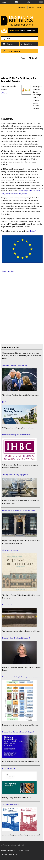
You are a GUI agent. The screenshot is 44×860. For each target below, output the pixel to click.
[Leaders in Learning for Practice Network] (19, 461)
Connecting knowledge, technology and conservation (20, 677)
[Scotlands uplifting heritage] (19, 830)
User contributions (7, 271)
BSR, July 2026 (7, 768)
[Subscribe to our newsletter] (19, 33)
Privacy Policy (24, 850)
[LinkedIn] (32, 58)
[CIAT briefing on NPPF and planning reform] (19, 423)
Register (31, 8)
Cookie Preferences (8, 850)
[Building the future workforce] (19, 627)
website (31, 231)
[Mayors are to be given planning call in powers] (19, 536)
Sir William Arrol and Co (10, 804)
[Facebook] (26, 58)
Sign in (39, 8)
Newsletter (21, 8)
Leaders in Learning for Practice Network (16, 435)
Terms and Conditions (9, 854)
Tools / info (28, 44)
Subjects (10, 44)
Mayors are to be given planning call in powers (18, 510)
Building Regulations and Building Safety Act (18, 732)
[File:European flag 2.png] (22, 263)
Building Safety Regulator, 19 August (15, 638)
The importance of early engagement (15, 475)
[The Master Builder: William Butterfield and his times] (19, 591)
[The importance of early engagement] (19, 496)
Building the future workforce (12, 605)
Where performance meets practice (14, 365)
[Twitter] (29, 58)
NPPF (4, 402)
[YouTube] (36, 58)
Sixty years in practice (10, 550)
